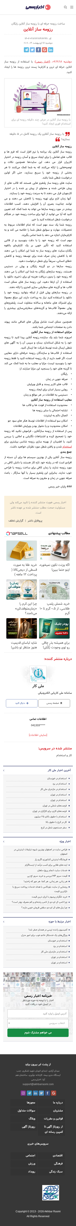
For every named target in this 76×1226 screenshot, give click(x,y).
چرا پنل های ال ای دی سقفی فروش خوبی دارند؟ (44, 908)
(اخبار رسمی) (42, 61)
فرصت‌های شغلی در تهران (55, 806)
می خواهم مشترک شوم (38, 1032)
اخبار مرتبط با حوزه (60, 921)
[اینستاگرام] (23, 1093)
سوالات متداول (26, 1110)
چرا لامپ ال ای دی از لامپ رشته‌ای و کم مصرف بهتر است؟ (39, 902)
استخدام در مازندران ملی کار (53, 789)
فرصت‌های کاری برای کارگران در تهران (50, 811)
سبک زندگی (56, 1171)
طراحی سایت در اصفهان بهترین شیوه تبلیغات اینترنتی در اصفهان (40, 852)
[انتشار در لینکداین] (50, 49)
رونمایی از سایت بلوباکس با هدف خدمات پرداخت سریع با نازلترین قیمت (39, 889)
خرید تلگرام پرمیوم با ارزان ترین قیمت (49, 897)
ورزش (31, 1163)
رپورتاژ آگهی (28, 1127)
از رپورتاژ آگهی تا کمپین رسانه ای (53, 1129)
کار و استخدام (64, 755)
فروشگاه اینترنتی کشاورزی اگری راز (51, 859)
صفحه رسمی (53, 703)
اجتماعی (30, 1155)
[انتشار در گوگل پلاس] (44, 49)
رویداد (31, 1171)
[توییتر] (41, 1093)
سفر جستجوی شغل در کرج (54, 828)
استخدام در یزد (60, 784)
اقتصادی (58, 1155)
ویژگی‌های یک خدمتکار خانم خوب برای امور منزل (44, 935)
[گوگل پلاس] (53, 1093)
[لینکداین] (35, 1093)
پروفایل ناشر (34, 521)
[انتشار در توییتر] (32, 49)
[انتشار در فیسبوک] (38, 49)
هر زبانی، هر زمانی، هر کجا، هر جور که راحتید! (45, 881)
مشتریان (58, 1110)
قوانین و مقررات (53, 1119)
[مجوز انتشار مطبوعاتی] (50, 1193)
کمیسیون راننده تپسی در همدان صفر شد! (47, 930)
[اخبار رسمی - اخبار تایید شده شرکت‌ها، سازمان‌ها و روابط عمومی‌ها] (38, 7)
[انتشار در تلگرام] (26, 49)
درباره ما (58, 1102)
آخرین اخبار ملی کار (59, 770)
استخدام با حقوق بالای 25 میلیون (50, 817)
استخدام (67, 447)
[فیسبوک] (47, 1093)
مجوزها (31, 1102)
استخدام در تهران (58, 795)
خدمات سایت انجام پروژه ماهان (52, 870)
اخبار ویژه (65, 841)
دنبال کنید (20, 703)
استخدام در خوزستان (57, 778)
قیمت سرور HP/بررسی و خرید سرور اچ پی (47, 876)
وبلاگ (32, 1119)
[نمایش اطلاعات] (38, 735)
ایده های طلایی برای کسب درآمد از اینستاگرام (46, 865)
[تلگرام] (29, 1093)
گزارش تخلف (16, 521)
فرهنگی (58, 1163)
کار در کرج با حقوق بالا (56, 822)
